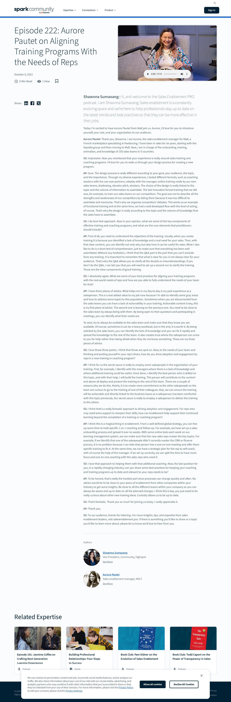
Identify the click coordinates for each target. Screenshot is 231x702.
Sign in (211, 10)
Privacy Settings (74, 691)
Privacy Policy (126, 687)
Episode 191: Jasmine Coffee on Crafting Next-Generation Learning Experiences (36, 659)
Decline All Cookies (184, 684)
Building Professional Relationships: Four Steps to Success (84, 659)
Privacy (213, 690)
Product (109, 10)
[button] (201, 675)
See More (108, 562)
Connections (89, 10)
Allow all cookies (152, 684)
